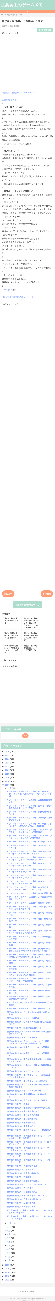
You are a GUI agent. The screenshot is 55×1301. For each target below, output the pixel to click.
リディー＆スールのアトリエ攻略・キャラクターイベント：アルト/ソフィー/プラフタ (29, 870)
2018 (7, 781)
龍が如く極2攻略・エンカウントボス (23, 1071)
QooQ (31, 1300)
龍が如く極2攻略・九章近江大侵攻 (22, 1166)
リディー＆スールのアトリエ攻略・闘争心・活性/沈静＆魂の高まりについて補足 (30, 807)
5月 (9, 1245)
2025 (7, 755)
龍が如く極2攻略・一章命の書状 (21, 1206)
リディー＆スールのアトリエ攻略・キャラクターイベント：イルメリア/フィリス (29, 876)
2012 (7, 1280)
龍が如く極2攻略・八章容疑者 (20, 1169)
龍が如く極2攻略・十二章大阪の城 (22, 1119)
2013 (7, 1276)
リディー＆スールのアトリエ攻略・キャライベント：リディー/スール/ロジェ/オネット (28, 888)
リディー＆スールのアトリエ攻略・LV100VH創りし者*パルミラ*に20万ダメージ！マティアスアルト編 (29, 793)
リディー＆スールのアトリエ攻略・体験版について (29, 1008)
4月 (9, 1249)
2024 (7, 759)
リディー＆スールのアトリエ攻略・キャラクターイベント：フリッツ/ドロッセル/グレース (29, 858)
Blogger (31, 1291)
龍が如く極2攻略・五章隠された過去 (23, 1181)
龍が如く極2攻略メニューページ (18, 92)
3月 (9, 1253)
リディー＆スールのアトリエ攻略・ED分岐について (30, 842)
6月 (9, 1242)
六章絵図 (6, 290)
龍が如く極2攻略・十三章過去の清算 (23, 1115)
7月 (9, 1238)
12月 (9, 788)
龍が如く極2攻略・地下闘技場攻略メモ (24, 1028)
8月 (9, 1234)
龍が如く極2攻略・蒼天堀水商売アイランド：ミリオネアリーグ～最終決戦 (29, 1137)
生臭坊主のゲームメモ (22, 5)
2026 (7, 752)
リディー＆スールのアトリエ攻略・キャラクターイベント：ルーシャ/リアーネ (29, 864)
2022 (7, 766)
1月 (9, 1260)
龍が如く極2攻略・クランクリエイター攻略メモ (28, 1100)
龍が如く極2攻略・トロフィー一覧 (22, 1037)
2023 (7, 763)
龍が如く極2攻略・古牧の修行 (20, 1188)
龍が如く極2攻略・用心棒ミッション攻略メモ (27, 1081)
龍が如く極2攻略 (44, 30)
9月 (9, 1231)
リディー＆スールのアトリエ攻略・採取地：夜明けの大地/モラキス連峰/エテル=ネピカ (29, 955)
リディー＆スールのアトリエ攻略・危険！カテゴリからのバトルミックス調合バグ (29, 931)
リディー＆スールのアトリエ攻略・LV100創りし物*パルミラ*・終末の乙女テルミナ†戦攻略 (29, 825)
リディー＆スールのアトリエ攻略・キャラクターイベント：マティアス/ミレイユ (29, 882)
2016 (7, 1265)
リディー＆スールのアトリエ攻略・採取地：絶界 (28, 903)
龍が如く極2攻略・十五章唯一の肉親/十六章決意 (28, 1108)
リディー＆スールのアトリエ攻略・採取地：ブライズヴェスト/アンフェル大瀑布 (29, 973)
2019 (7, 778)
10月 (9, 1227)
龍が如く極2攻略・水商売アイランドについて (27, 1195)
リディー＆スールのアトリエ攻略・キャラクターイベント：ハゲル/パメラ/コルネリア (29, 852)
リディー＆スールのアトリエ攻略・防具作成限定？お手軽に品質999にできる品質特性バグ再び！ (29, 949)
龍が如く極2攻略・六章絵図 (19, 1177)
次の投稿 (8, 594)
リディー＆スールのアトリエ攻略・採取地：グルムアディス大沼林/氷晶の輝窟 (29, 979)
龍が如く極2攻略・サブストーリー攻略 (24, 1091)
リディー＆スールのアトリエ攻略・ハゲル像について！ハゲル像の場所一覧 (29, 908)
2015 (7, 1269)
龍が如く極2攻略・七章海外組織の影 (23, 1173)
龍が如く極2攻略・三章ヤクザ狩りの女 (24, 1199)
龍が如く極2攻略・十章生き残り (21, 1126)
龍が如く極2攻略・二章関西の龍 (21, 1203)
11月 (9, 1223)
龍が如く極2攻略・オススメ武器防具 (23, 1018)
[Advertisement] (27, 61)
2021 (7, 770)
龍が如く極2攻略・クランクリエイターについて (28, 1184)
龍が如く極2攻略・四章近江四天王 (22, 1192)
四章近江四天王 (9, 100)
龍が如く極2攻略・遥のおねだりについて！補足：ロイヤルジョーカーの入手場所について (29, 1042)
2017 (7, 785)
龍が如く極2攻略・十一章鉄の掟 (21, 1122)
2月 (9, 1257)
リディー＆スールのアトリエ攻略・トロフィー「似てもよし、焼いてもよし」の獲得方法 (29, 831)
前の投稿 (47, 594)
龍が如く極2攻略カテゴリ (27, 605)
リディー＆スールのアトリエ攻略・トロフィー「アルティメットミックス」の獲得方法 (29, 837)
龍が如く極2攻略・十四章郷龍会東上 (23, 1111)
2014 (7, 1272)
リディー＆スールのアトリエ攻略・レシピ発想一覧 (29, 893)
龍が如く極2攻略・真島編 (18, 1104)
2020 (7, 774)
